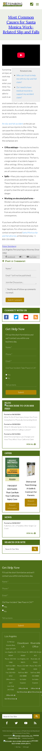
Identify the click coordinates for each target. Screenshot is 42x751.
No (8, 378)
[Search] (35, 549)
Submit (21, 392)
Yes (9, 374)
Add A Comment (15, 300)
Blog (8, 402)
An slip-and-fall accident (12, 123)
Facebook (11, 256)
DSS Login (26, 747)
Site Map (18, 747)
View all (30, 444)
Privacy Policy (26, 733)
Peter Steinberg (9, 246)
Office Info (10, 695)
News (8, 517)
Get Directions (10, 699)
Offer (8, 453)
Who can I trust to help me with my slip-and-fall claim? (26, 78)
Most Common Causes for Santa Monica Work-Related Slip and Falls (21, 24)
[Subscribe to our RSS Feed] (21, 408)
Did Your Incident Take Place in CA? (17, 602)
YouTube (33, 256)
